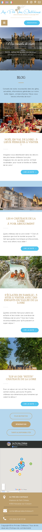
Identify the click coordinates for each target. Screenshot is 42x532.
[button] (32, 22)
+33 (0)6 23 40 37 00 (17, 519)
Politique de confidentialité (20, 528)
